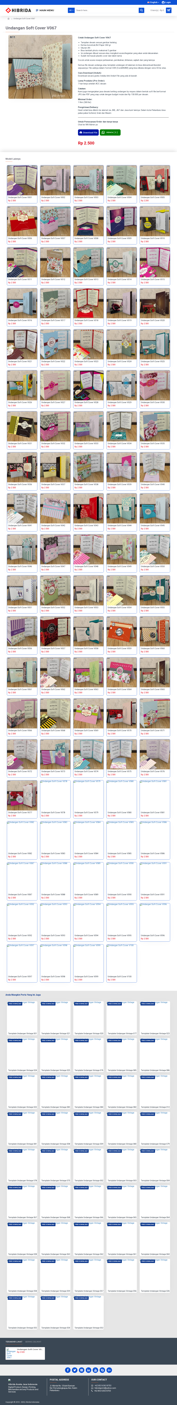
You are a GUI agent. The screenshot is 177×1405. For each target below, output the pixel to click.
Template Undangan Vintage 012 (155, 1107)
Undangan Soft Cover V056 (20, 648)
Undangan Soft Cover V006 (20, 238)
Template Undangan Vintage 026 (155, 1291)
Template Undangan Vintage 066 (89, 1217)
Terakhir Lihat (14, 1342)
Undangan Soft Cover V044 (120, 525)
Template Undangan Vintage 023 (155, 1033)
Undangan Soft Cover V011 (20, 279)
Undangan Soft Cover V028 (86, 402)
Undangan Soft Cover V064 (120, 689)
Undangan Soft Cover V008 (86, 238)
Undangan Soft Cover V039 (120, 484)
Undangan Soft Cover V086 (153, 853)
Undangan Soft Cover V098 (53, 977)
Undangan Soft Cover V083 (53, 853)
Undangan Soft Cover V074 (86, 771)
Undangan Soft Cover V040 (153, 484)
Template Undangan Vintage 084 (89, 1107)
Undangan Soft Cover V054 (120, 607)
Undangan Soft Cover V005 (153, 197)
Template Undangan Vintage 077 (122, 1033)
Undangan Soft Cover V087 (20, 894)
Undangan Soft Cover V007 (53, 238)
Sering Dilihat (33, 1342)
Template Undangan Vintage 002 (89, 1181)
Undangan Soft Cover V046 (20, 566)
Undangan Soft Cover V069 (86, 730)
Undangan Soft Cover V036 (20, 484)
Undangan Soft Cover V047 (53, 566)
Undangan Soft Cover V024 (120, 361)
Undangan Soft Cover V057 (53, 648)
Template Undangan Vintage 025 (55, 1070)
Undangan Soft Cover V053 (86, 607)
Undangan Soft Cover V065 (153, 689)
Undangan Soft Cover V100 (120, 977)
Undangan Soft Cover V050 (153, 566)
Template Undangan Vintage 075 (55, 1181)
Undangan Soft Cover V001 (20, 197)
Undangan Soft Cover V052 (53, 607)
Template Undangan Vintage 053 (89, 1328)
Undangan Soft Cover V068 (53, 730)
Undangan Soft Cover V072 (20, 771)
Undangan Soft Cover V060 (153, 648)
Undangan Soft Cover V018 (86, 320)
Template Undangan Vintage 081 (22, 1144)
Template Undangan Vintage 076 (89, 1070)
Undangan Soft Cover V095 (120, 935)
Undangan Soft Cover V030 (153, 402)
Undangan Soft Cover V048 (86, 566)
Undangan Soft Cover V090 (120, 894)
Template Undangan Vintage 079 (155, 1144)
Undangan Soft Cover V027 (53, 402)
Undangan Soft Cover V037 (53, 484)
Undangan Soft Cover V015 (153, 279)
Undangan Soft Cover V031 (20, 443)
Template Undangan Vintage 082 (122, 1107)
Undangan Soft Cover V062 (53, 689)
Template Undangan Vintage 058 (22, 1291)
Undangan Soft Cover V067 (30, 1349)
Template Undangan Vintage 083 (55, 1107)
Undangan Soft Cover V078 (53, 812)
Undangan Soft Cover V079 (86, 812)
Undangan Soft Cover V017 (53, 320)
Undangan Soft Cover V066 (20, 730)
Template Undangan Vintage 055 (22, 1328)
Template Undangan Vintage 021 (55, 1033)
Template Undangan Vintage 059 (55, 1291)
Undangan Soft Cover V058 (86, 648)
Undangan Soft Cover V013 (86, 279)
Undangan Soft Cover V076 (153, 771)
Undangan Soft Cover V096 (153, 935)
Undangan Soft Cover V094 (86, 935)
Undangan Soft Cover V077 (20, 812)
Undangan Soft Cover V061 (20, 689)
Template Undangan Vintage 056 (122, 1291)
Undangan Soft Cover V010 (153, 238)
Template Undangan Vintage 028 (22, 1254)
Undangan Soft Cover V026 (20, 402)
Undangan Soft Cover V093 (53, 935)
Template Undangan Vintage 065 (122, 1217)
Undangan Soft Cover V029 (120, 402)
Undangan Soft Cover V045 (153, 525)
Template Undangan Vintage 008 (55, 1144)
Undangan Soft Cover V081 (153, 812)
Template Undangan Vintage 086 (155, 1070)
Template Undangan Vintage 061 (122, 1254)
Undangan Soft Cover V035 (153, 443)
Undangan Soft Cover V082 (20, 853)
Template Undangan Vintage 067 (22, 1217)
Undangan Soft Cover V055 (153, 607)
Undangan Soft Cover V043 (86, 525)
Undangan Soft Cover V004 (120, 197)
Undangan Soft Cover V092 (20, 935)
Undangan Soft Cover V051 (20, 607)
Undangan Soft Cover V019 (120, 320)
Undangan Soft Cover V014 (120, 279)
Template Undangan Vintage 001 (22, 1033)
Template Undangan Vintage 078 (22, 1181)
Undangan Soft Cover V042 (53, 525)
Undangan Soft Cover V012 (53, 279)
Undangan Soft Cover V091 (153, 894)
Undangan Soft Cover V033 (86, 443)
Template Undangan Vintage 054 (55, 1328)
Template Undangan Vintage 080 (122, 1144)
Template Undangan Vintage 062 (89, 1254)
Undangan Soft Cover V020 (153, 320)
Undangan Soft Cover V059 (120, 648)
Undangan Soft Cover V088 (53, 894)
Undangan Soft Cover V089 (86, 894)
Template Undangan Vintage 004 (155, 1181)
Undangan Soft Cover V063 (86, 689)
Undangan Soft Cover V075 (120, 771)
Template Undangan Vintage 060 (155, 1254)
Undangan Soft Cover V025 (153, 361)
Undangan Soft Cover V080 (120, 812)
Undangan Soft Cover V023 (86, 361)
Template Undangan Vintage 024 (22, 1070)
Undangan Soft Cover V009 (120, 238)
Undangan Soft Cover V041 (20, 525)
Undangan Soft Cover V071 (153, 730)
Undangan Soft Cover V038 (86, 484)
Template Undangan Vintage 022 (22, 1107)
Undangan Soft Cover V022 (53, 361)
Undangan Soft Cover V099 (86, 977)
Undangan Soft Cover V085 (120, 853)
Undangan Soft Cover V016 (20, 320)
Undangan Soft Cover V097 (20, 977)
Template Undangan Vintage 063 (55, 1254)
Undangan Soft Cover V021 (20, 361)
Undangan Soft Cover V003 (86, 197)
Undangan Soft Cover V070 (120, 730)
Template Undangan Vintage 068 (55, 1217)
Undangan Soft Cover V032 (53, 443)
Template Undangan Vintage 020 (89, 1033)
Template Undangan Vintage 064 (155, 1217)
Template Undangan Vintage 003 (122, 1181)
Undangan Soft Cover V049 (120, 566)
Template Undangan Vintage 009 (89, 1144)
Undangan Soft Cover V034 (120, 443)
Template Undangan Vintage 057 (89, 1291)
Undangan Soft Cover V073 (53, 771)
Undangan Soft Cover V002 (53, 197)
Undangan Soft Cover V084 (86, 853)
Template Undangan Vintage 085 (122, 1070)
